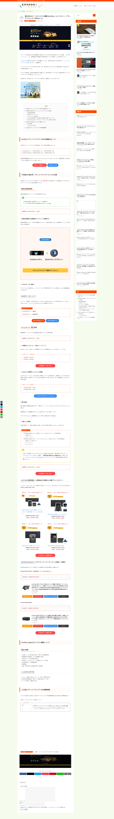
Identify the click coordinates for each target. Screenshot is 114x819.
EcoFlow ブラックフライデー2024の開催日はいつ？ (38, 108)
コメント (22, 801)
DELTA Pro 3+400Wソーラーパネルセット (58, 514)
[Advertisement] (45, 731)
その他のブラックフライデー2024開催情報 (36, 127)
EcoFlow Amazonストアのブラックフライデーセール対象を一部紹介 (42, 119)
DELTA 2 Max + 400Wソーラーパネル (31, 545)
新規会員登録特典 (31, 112)
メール (22, 805)
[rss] (92, 0)
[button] (23, 774)
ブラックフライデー (28, 751)
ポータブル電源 (55, 751)
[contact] (94, 0)
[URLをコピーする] (67, 774)
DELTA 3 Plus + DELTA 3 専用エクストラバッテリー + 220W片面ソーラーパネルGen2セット (32, 511)
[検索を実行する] (94, 15)
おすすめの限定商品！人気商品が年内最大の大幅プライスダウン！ (41, 118)
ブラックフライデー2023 (47, 751)
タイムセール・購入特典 (33, 116)
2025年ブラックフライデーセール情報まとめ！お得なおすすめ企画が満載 (50, 705)
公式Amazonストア (25, 375)
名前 (21, 803)
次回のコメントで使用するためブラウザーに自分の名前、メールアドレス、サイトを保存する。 (43, 807)
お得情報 (22, 751)
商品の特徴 (30, 123)
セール (40, 751)
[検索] (96, 0)
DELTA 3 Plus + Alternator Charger (56, 545)
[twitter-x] (90, 0)
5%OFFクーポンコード (32, 114)
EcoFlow (36, 751)
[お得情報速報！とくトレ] (30, 6)
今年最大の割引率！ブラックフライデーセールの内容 (38, 110)
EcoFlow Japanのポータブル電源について (36, 121)
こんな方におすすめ (32, 125)
